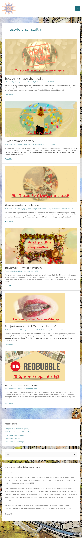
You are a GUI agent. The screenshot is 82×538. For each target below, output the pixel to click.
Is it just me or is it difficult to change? (30, 326)
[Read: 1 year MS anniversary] (41, 119)
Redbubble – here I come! (22, 385)
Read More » (9, 95)
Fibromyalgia (10, 82)
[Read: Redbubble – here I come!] (35, 366)
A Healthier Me (10, 144)
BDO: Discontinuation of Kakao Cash (18, 432)
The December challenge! (22, 205)
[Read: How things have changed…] (41, 57)
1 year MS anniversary (19, 141)
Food (19, 144)
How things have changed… (24, 78)
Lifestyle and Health (22, 82)
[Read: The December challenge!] (41, 184)
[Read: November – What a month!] (41, 246)
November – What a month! (23, 267)
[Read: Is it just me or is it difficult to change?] (35, 307)
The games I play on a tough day (17, 429)
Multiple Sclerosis (36, 82)
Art (6, 388)
